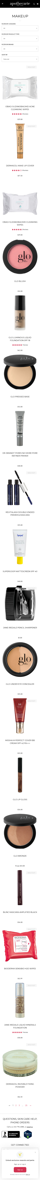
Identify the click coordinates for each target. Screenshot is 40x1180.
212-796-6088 (19, 1127)
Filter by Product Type (10, 34)
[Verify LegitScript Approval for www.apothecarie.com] (28, 1138)
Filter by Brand (8, 44)
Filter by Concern (9, 24)
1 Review (25, 345)
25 (26, 1105)
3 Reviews (25, 170)
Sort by (4, 55)
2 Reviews (25, 114)
